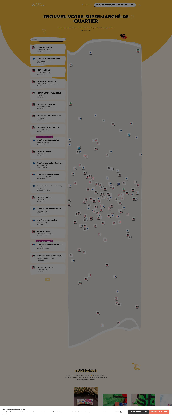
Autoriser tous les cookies (159, 411)
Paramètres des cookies (138, 411)
